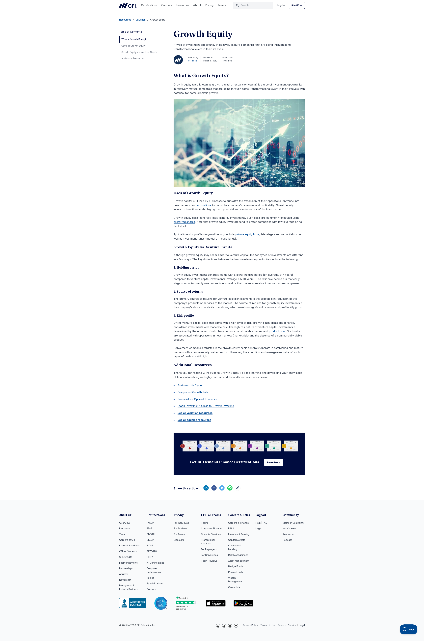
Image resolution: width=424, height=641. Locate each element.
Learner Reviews (128, 562)
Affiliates (123, 574)
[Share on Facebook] (214, 489)
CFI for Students (128, 551)
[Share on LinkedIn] (206, 489)
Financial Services (211, 534)
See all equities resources (194, 419)
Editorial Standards (129, 545)
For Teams (179, 534)
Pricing (209, 5)
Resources (182, 5)
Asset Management (238, 560)
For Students (180, 528)
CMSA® (151, 534)
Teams (221, 5)
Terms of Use (267, 625)
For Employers (209, 549)
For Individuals (181, 522)
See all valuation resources (195, 413)
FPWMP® (152, 551)
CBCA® (150, 539)
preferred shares (184, 221)
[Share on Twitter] (222, 489)
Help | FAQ (261, 522)
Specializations (155, 583)
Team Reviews (209, 560)
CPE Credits (125, 557)
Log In (281, 5)
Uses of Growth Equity (133, 45)
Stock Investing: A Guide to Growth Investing (206, 406)
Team (122, 534)
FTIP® (150, 557)
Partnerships (126, 568)
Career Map (234, 587)
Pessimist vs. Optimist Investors (197, 399)
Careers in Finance (238, 522)
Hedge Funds (235, 566)
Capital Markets (236, 539)
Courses (166, 5)
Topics (150, 577)
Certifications (149, 5)
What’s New (289, 528)
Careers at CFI (127, 539)
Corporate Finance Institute (128, 5)
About (197, 5)
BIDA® (150, 545)
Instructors (125, 528)
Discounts (179, 539)
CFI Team (192, 60)
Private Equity (235, 572)
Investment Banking (238, 534)
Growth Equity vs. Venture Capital (139, 52)
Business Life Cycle (190, 385)
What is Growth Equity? (133, 39)
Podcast (287, 539)
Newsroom (125, 579)
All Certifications (155, 562)
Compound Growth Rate (193, 392)
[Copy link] (237, 489)
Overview (124, 522)
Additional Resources (133, 58)
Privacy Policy (250, 625)
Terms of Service (287, 625)
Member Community (293, 522)
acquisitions (204, 205)
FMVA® (150, 522)
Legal (259, 528)
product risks (277, 331)
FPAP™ (150, 528)
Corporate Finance (211, 528)
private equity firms (247, 234)
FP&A (231, 528)
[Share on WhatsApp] (230, 489)
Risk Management (238, 555)
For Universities (209, 555)
